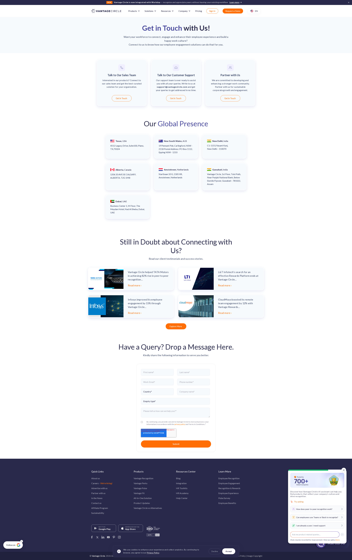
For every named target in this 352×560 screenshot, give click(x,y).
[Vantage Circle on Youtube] (108, 536)
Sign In (212, 11)
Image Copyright (254, 556)
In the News (96, 498)
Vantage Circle (98, 556)
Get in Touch (121, 98)
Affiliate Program (99, 508)
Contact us (96, 503)
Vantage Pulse (140, 488)
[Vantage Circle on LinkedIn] (103, 536)
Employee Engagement (229, 483)
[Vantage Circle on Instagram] (119, 536)
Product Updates (142, 503)
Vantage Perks (140, 483)
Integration (181, 483)
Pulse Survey (224, 498)
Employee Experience (228, 493)
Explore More (176, 326)
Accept (229, 551)
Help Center (182, 498)
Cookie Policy (239, 556)
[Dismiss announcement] (348, 2)
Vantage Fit (139, 493)
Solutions (149, 11)
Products (132, 11)
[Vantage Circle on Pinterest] (114, 536)
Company (183, 11)
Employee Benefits (227, 503)
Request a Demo (232, 11)
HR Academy (182, 493)
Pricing (198, 11)
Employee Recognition (229, 478)
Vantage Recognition (143, 478)
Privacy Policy (153, 553)
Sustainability (97, 513)
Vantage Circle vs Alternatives (148, 508)
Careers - (101, 483)
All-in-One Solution (143, 498)
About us (95, 478)
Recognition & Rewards (229, 488)
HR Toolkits (181, 488)
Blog (178, 478)
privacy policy (180, 424)
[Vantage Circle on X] (97, 536)
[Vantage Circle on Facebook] (92, 536)
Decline (214, 551)
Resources (166, 11)
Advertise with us (99, 488)
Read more (134, 285)
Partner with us (98, 493)
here (338, 540)
